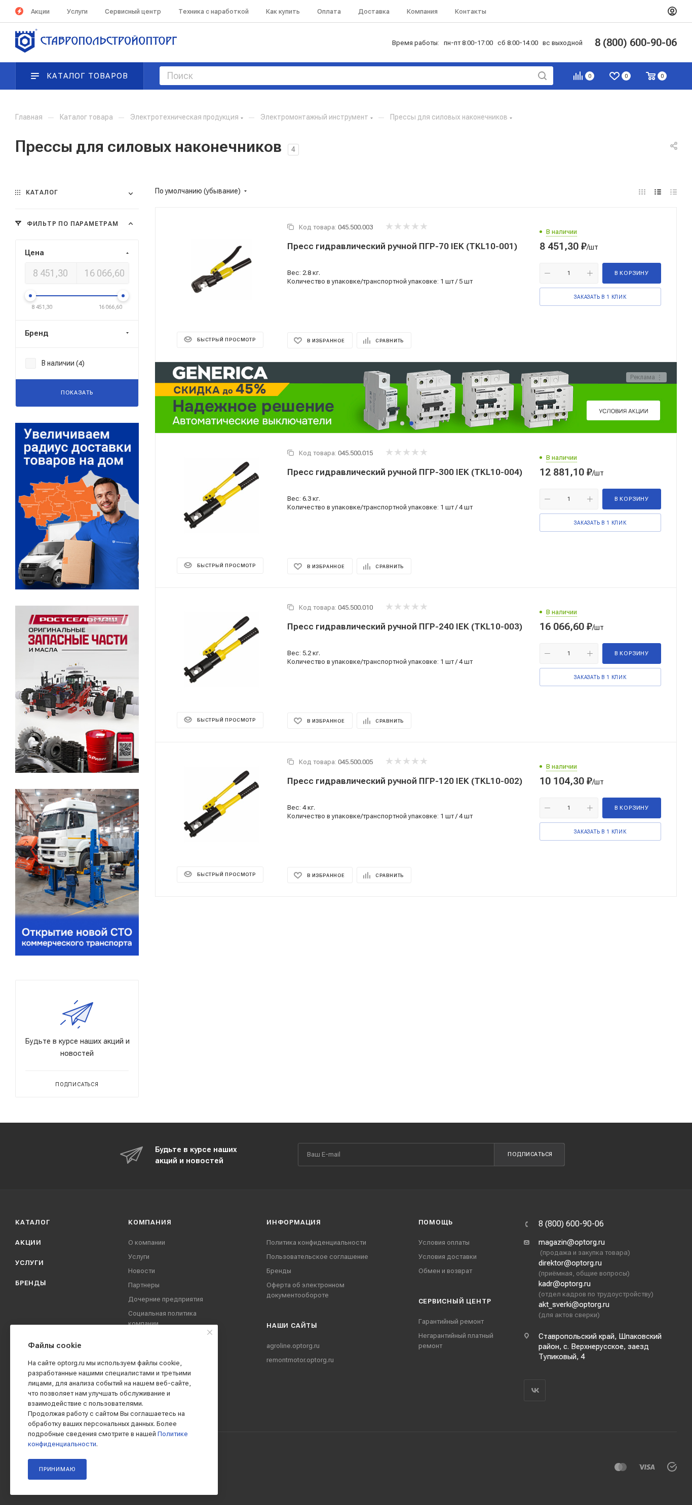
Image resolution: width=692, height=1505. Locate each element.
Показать (77, 392)
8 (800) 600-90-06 (571, 1224)
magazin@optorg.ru (572, 1242)
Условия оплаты (444, 1242)
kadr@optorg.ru (565, 1283)
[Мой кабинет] (672, 11)
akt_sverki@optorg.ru (574, 1304)
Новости (141, 1271)
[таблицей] (673, 192)
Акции (28, 1242)
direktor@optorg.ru (570, 1263)
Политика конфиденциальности (316, 1242)
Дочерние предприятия (165, 1299)
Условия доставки (447, 1256)
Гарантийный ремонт (451, 1321)
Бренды (31, 1283)
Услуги (29, 1262)
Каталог (32, 1222)
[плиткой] (642, 192)
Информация (293, 1222)
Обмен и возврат (445, 1271)
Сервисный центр (454, 1301)
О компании (146, 1242)
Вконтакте (535, 1390)
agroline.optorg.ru (293, 1346)
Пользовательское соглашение (317, 1256)
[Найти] (542, 75)
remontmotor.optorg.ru (300, 1360)
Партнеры (144, 1285)
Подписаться (530, 1154)
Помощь (435, 1222)
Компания (149, 1222)
